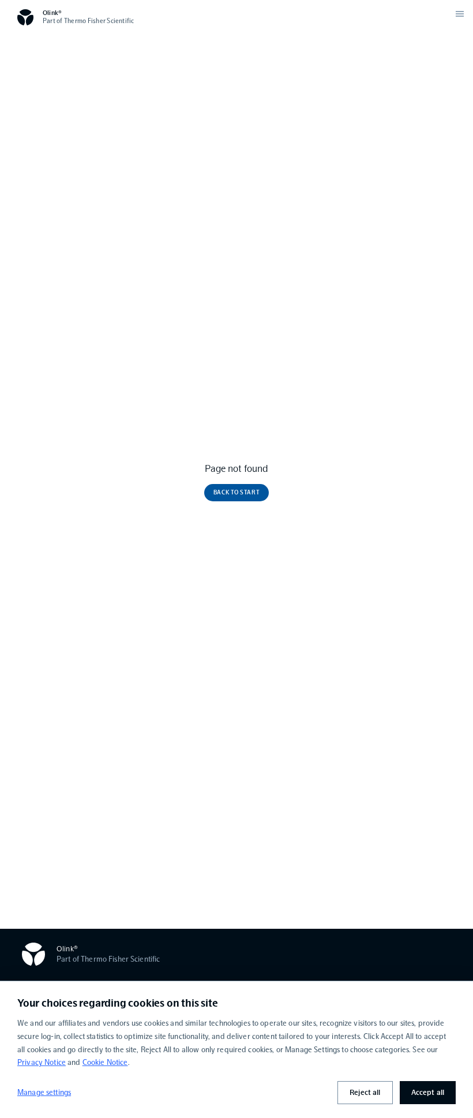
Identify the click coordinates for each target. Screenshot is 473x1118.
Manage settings (44, 1092)
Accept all (427, 1092)
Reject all (365, 1092)
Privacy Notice (41, 1062)
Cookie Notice (105, 1062)
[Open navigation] (460, 14)
